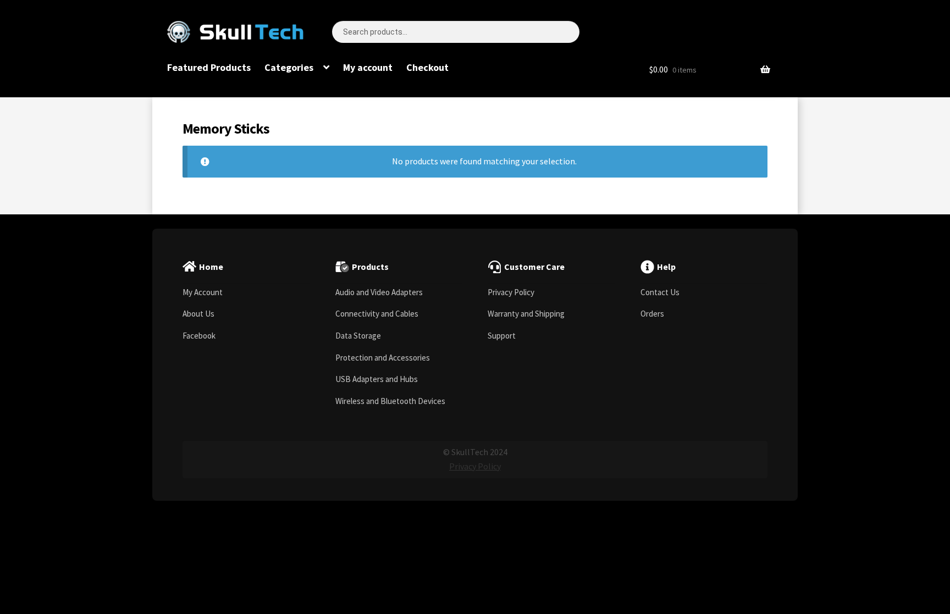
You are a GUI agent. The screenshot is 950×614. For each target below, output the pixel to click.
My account (368, 67)
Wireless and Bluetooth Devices (390, 401)
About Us (198, 313)
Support (502, 335)
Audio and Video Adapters (379, 292)
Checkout (427, 67)
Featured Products (209, 67)
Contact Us (660, 292)
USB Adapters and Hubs (376, 379)
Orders (652, 313)
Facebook (199, 335)
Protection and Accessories (382, 357)
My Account (203, 292)
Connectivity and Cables (376, 313)
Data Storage (358, 335)
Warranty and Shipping (526, 313)
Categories (288, 67)
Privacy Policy (511, 292)
